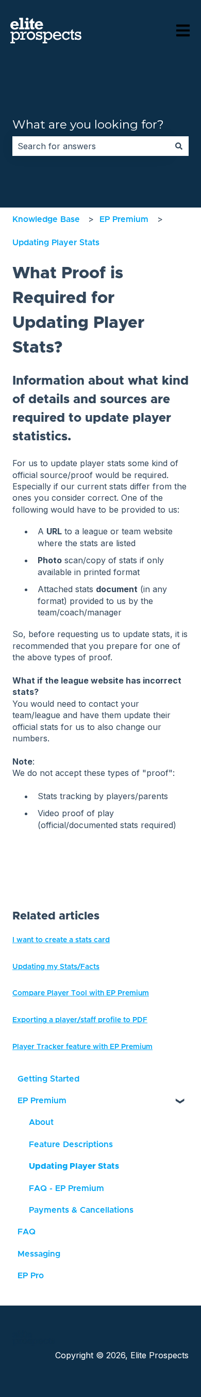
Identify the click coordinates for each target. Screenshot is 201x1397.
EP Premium (123, 219)
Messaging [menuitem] (39, 1254)
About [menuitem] (41, 1122)
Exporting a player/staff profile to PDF (79, 1020)
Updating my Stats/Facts (55, 967)
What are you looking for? (88, 124)
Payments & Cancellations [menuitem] (81, 1210)
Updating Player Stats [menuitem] (74, 1166)
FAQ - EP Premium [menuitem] (66, 1188)
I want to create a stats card (61, 940)
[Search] (179, 146)
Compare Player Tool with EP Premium (80, 993)
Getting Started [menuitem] (48, 1079)
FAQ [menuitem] (27, 1232)
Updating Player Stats (55, 243)
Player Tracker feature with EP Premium (82, 1047)
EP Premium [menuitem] (42, 1101)
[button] (180, 1101)
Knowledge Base (46, 219)
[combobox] (90, 146)
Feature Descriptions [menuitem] (71, 1144)
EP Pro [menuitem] (31, 1276)
